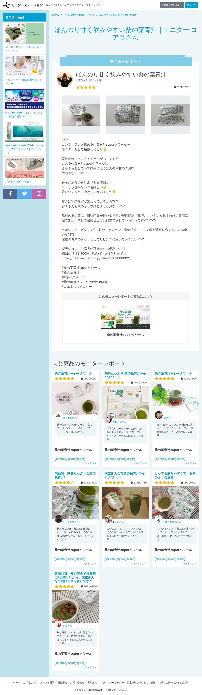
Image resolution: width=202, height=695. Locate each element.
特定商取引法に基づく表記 (141, 682)
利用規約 (92, 682)
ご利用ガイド (30, 682)
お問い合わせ (77, 682)
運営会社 (62, 682)
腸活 (82, 458)
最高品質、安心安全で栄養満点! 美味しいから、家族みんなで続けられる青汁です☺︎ (75, 577)
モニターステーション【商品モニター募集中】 (23, 5)
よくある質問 (47, 682)
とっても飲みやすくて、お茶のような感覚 (175, 475)
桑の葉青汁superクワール (73, 373)
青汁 (73, 458)
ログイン (191, 5)
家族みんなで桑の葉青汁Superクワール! (125, 475)
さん (70, 417)
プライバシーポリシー (112, 682)
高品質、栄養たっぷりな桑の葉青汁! (75, 475)
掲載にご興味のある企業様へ (174, 682)
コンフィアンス (88, 463)
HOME (16, 682)
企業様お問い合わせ (172, 5)
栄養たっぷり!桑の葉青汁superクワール (125, 375)
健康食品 (62, 458)
